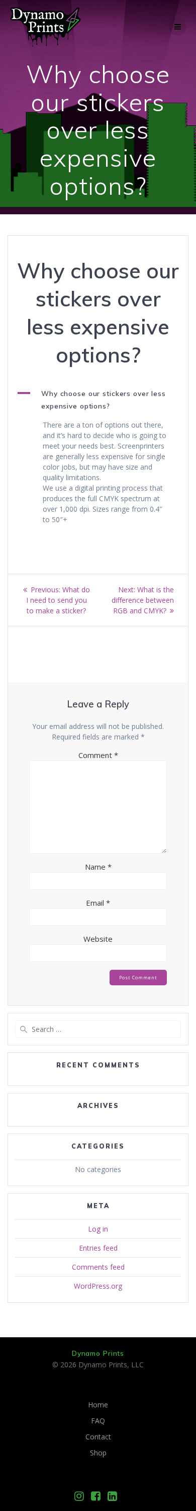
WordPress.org (98, 1286)
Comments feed (98, 1267)
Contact (98, 1436)
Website (98, 939)
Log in (98, 1229)
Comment (98, 755)
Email (98, 903)
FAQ (98, 1420)
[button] (98, 400)
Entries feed (98, 1248)
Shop (98, 1452)
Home (98, 1404)
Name (98, 867)
